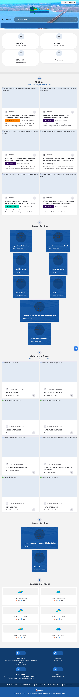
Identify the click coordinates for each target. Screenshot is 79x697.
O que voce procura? (7, 19)
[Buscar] (75, 19)
